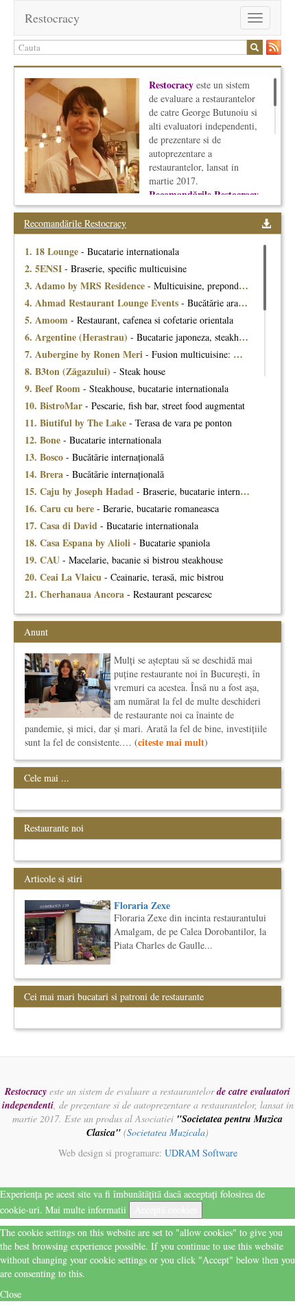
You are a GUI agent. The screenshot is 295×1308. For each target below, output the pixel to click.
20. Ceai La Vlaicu (64, 577)
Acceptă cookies (165, 1209)
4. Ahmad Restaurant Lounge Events (103, 302)
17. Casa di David (62, 525)
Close (10, 1293)
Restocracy (52, 18)
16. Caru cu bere (61, 508)
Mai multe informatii (85, 1209)
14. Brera (45, 474)
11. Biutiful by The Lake (77, 422)
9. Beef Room (54, 388)
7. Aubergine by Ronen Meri (85, 354)
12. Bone (44, 440)
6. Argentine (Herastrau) (77, 337)
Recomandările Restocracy (75, 223)
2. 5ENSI (44, 268)
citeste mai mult (171, 742)
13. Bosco (45, 457)
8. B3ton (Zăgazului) (69, 371)
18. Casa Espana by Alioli (79, 542)
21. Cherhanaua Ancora (76, 594)
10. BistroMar (55, 405)
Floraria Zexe (142, 905)
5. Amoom (48, 320)
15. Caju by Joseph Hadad (81, 491)
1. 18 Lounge (53, 251)
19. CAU (43, 560)
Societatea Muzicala (166, 1132)
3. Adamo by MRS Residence (86, 285)
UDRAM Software (201, 1152)
